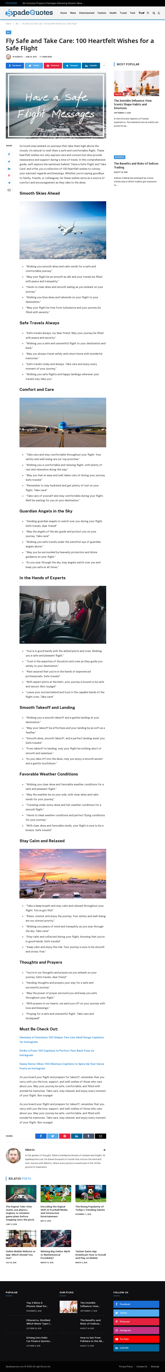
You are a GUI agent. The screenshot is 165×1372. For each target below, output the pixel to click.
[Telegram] (9, 183)
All (8, 32)
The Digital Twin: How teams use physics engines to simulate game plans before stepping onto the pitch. (20, 1213)
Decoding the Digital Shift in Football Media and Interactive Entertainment (54, 1211)
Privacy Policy (126, 1366)
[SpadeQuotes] (29, 13)
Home (63, 13)
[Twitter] (9, 161)
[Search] (154, 13)
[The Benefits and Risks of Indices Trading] (136, 146)
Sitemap (155, 1366)
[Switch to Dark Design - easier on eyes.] (158, 13)
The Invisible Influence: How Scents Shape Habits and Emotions (133, 104)
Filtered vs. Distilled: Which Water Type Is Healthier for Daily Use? (38, 1321)
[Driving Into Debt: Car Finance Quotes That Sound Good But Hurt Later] (15, 1342)
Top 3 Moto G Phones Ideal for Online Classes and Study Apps (37, 1304)
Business (119, 157)
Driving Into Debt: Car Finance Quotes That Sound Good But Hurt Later (38, 1339)
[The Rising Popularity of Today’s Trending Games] (90, 1193)
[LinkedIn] (9, 168)
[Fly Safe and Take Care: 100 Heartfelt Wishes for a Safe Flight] (56, 106)
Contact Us (141, 1366)
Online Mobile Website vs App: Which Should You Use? (20, 1254)
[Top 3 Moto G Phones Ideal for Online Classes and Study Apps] (15, 1307)
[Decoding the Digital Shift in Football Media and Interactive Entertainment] (56, 1193)
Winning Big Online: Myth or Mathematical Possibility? (55, 1254)
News (73, 13)
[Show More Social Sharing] (104, 66)
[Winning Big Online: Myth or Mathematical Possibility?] (56, 1238)
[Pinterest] (9, 175)
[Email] (9, 190)
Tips (141, 13)
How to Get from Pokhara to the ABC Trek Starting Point (92, 1339)
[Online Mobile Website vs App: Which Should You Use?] (21, 1238)
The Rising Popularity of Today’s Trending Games (90, 1208)
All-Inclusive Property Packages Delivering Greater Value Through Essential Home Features (55, 3)
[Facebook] (9, 154)
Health (113, 13)
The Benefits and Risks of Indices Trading (136, 165)
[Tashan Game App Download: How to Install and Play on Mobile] (90, 1238)
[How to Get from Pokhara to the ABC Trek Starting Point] (68, 1342)
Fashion (102, 13)
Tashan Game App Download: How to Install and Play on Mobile (90, 1254)
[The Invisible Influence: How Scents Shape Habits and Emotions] (136, 83)
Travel (123, 13)
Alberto (19, 57)
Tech (132, 13)
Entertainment (86, 13)
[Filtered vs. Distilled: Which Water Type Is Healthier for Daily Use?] (15, 1324)
